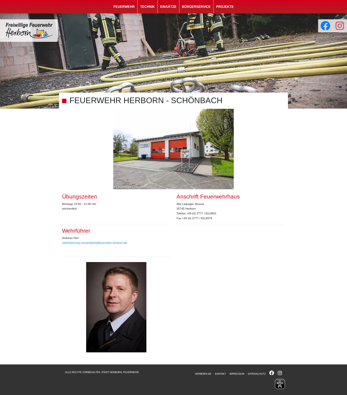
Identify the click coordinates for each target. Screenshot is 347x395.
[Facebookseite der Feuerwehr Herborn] (325, 25)
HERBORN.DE (203, 373)
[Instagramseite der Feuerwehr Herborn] (340, 25)
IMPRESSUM (237, 373)
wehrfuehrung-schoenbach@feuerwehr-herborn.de (94, 242)
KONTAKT (220, 373)
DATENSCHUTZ (257, 373)
